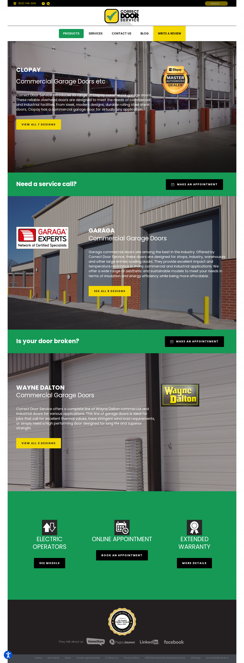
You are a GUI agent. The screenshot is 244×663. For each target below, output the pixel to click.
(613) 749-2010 (27, 3)
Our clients (53, 657)
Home (38, 657)
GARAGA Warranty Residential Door (165, 657)
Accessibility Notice (217, 657)
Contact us (121, 33)
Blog (144, 33)
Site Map (196, 657)
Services (96, 33)
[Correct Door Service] (122, 16)
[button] (8, 655)
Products (71, 33)
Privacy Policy (131, 657)
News (68, 657)
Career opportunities (88, 657)
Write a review (169, 33)
